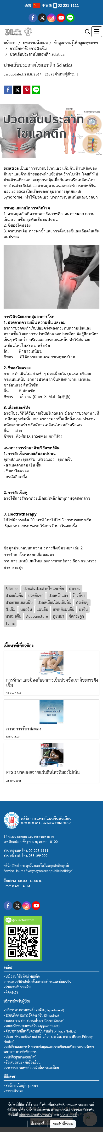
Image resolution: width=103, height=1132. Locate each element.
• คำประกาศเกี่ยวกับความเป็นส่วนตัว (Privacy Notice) (40, 1031)
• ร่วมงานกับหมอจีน (17, 987)
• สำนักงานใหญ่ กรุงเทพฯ (21, 1085)
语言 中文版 (38, 5)
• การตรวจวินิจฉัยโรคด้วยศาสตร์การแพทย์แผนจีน (37, 981)
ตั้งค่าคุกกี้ (37, 1124)
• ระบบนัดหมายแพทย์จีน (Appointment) (31, 1026)
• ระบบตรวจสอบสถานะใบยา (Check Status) (34, 1020)
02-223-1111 (38, 850)
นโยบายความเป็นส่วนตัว (35, 1115)
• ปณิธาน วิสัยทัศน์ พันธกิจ (22, 976)
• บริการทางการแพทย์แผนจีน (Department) (34, 1010)
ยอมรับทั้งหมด (63, 1124)
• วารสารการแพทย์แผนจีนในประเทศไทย (31, 1067)
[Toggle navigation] (97, 31)
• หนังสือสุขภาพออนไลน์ (20, 1057)
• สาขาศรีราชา (13, 1090)
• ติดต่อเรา (11, 992)
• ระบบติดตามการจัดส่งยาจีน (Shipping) (31, 1015)
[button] (86, 31)
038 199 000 (38, 855)
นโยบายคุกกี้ (68, 1115)
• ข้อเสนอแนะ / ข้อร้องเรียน (22, 1062)
